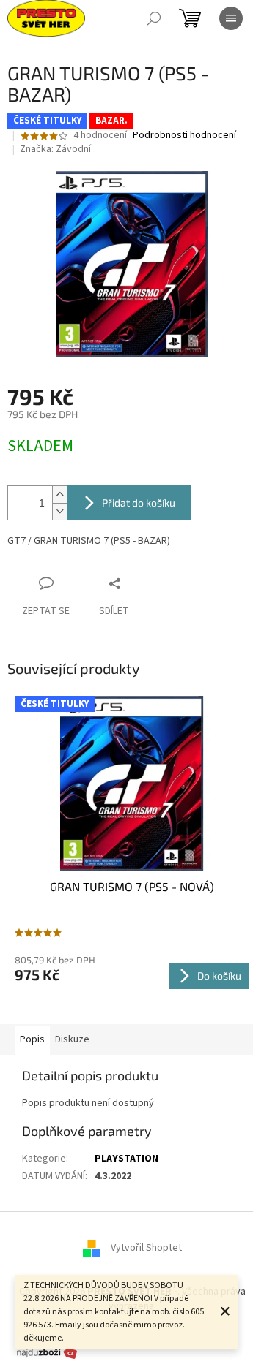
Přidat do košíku (138, 502)
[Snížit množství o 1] (59, 511)
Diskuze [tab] (72, 1039)
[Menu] (231, 18)
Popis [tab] (32, 1039)
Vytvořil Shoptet (146, 1248)
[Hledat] (154, 18)
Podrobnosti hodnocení (184, 136)
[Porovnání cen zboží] (47, 1352)
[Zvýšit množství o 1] (59, 494)
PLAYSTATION (126, 1158)
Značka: (55, 149)
